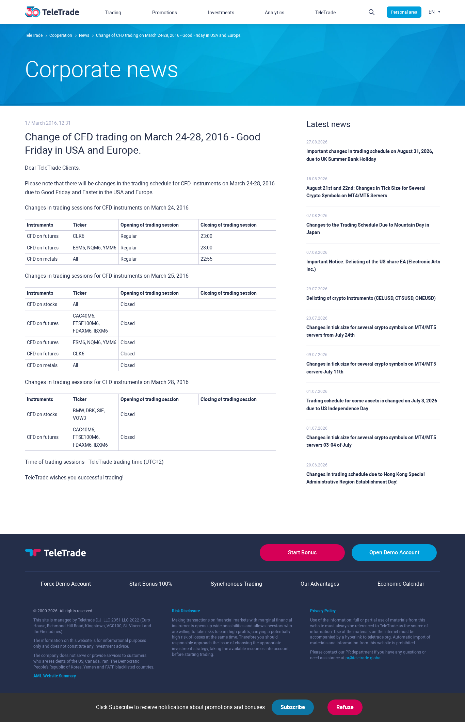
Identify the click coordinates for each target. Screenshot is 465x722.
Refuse (345, 707)
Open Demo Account (394, 552)
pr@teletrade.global (364, 658)
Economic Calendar (401, 584)
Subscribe (292, 707)
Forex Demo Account (66, 584)
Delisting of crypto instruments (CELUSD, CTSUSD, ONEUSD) (371, 298)
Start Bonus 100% (150, 584)
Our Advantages (320, 584)
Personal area (404, 12)
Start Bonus (302, 552)
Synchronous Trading (236, 584)
